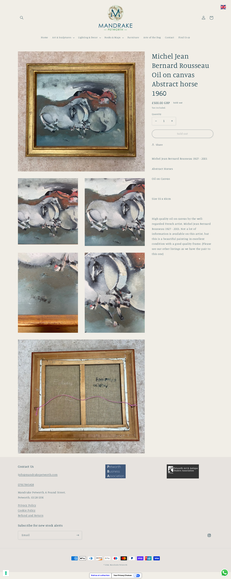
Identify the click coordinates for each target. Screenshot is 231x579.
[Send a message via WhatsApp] (224, 572)
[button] (22, 18)
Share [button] (159, 144)
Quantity (156, 114)
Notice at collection (100, 575)
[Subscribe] (78, 535)
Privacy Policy (27, 505)
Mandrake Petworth (119, 565)
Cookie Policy (27, 510)
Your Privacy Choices (122, 575)
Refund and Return (30, 515)
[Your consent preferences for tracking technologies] (6, 573)
